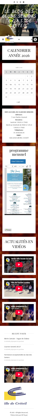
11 (11, 85)
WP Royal (24, 415)
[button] (35, 39)
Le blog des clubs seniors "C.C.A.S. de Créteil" (19, 18)
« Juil (18, 102)
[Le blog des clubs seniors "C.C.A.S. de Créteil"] (9, 39)
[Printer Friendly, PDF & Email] (8, 230)
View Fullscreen (17, 161)
